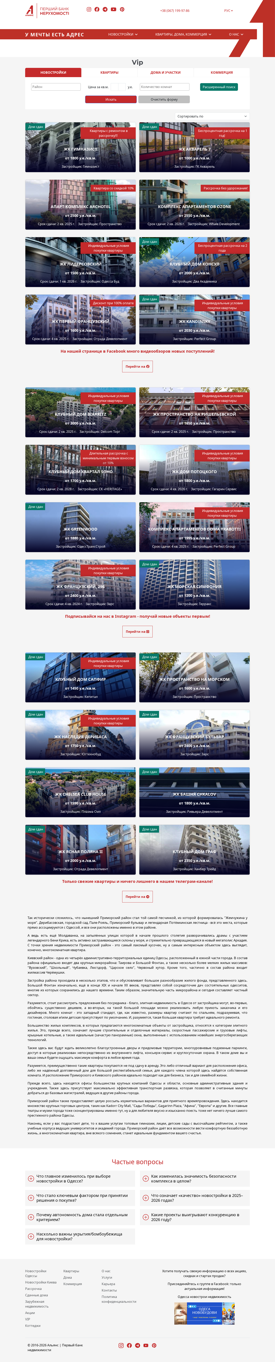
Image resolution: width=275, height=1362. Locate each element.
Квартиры (71, 1271)
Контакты (109, 1290)
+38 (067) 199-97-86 (174, 11)
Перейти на (136, 366)
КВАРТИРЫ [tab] (109, 72)
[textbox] (57, 86)
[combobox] (56, 87)
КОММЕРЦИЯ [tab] (222, 72)
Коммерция (72, 1284)
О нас (234, 34)
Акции (30, 1313)
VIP (27, 1319)
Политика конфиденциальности (119, 1299)
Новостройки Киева (41, 1282)
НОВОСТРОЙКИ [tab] (53, 72)
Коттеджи (32, 1325)
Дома (67, 1277)
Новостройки (120, 34)
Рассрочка (33, 1288)
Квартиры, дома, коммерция (181, 34)
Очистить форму (164, 99)
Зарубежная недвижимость (37, 1304)
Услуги (107, 1277)
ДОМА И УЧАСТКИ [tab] (166, 72)
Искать (111, 99)
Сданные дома (36, 1295)
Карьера (108, 1284)
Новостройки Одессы (35, 1273)
